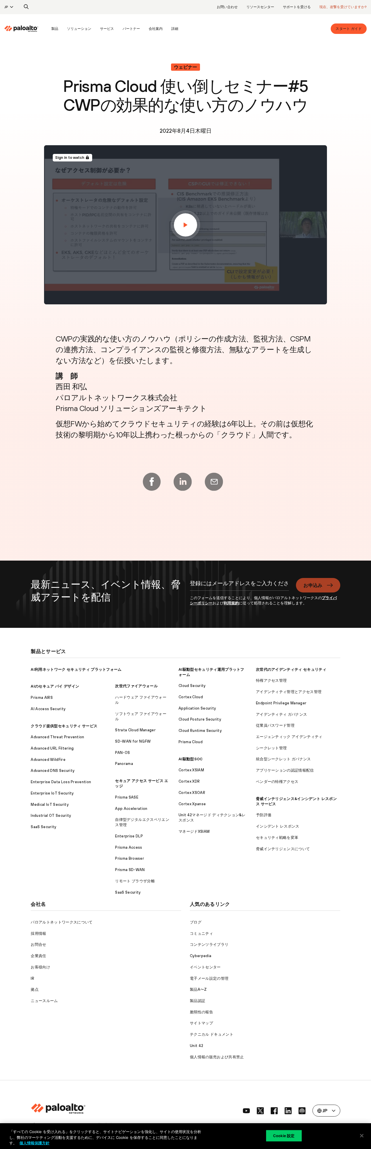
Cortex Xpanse (192, 804)
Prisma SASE (126, 797)
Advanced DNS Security (52, 770)
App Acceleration (131, 808)
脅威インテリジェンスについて (283, 849)
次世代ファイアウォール (136, 686)
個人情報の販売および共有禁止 (217, 1057)
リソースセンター (260, 7)
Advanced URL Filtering (52, 748)
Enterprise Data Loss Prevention (61, 782)
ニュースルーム (44, 1001)
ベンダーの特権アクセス (277, 781)
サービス (107, 29)
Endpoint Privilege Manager (281, 703)
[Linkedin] (182, 481)
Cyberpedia (200, 956)
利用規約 (231, 603)
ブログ (195, 922)
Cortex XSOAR (192, 792)
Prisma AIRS (42, 697)
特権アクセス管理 (271, 680)
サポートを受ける (297, 7)
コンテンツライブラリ (209, 944)
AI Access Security (48, 709)
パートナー (131, 29)
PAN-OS (122, 752)
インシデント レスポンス (277, 826)
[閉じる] (361, 1135)
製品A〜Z (198, 989)
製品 (54, 29)
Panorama (124, 763)
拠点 (35, 989)
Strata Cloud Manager (135, 730)
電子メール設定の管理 (209, 978)
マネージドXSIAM (194, 831)
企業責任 (38, 956)
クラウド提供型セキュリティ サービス (64, 726)
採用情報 (38, 933)
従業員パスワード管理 (275, 725)
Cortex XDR (189, 781)
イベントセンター (205, 967)
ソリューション (79, 29)
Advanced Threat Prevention (57, 737)
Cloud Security (192, 685)
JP (6, 7)
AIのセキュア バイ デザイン (55, 686)
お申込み (312, 585)
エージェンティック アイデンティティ (289, 737)
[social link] (246, 1110)
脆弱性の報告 (201, 1012)
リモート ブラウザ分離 (135, 881)
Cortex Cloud (191, 697)
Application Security (197, 708)
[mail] (214, 481)
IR (32, 978)
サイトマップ (201, 1023)
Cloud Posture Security (200, 719)
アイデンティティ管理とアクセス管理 (288, 692)
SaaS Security (43, 827)
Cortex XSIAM (191, 770)
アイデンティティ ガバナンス (281, 714)
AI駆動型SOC (191, 759)
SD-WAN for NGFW (133, 741)
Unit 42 (196, 1045)
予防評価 (263, 815)
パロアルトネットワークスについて (61, 922)
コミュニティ (201, 933)
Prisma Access (128, 847)
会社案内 (156, 29)
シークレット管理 (271, 748)
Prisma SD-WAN (130, 870)
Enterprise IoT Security (52, 793)
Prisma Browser (129, 858)
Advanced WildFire (48, 759)
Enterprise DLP (129, 836)
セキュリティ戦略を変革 (277, 837)
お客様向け (40, 967)
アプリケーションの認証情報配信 (285, 770)
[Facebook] (151, 481)
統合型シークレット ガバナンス (283, 759)
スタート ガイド (349, 29)
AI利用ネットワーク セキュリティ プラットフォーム (76, 669)
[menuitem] (25, 28)
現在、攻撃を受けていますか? (343, 7)
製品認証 (197, 1001)
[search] (26, 6)
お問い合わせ (227, 7)
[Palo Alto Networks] (21, 29)
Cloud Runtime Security (200, 730)
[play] (185, 225)
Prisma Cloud (191, 742)
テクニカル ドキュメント (211, 1034)
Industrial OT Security (51, 815)
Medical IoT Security (49, 804)
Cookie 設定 (283, 1135)
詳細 (174, 29)
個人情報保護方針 (34, 1143)
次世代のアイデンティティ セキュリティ (291, 669)
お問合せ (38, 944)
